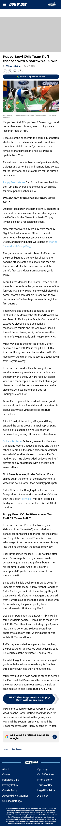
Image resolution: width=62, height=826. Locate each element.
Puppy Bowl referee (14, 182)
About (5, 769)
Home (6, 749)
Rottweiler (26, 498)
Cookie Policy (10, 790)
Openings (42, 769)
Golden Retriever (12, 441)
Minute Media (16, 808)
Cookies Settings (12, 800)
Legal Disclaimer (46, 790)
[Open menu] (4, 4)
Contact (6, 774)
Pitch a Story (44, 779)
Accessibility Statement (15, 795)
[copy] (20, 71)
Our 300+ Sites (45, 774)
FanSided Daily (10, 779)
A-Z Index (42, 795)
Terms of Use (45, 785)
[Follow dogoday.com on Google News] (54, 737)
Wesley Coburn (14, 66)
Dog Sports (16, 749)
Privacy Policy (10, 785)
